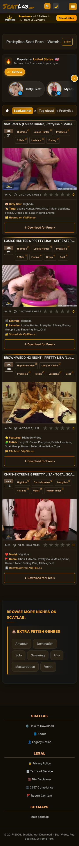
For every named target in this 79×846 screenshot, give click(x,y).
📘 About (39, 734)
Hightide (22, 132)
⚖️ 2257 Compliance (40, 787)
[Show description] (15, 194)
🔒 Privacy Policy (39, 763)
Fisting (52, 140)
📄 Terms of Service (39, 771)
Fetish (38, 373)
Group (49, 257)
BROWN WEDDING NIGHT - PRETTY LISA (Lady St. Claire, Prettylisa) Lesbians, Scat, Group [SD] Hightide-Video (39, 357)
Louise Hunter (41, 132)
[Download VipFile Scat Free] (18, 6)
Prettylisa (61, 132)
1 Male (20, 140)
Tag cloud (46, 110)
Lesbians (36, 140)
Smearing (38, 655)
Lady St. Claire (49, 365)
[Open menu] (73, 6)
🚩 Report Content (39, 795)
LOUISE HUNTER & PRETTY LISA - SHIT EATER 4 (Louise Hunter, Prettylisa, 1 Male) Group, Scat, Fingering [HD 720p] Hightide (39, 241)
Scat (62, 257)
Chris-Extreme (42, 482)
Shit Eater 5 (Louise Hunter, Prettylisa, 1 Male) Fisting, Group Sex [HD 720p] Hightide (39, 124)
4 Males (21, 490)
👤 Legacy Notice (39, 742)
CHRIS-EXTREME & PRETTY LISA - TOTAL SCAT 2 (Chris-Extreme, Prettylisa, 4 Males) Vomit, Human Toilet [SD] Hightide (39, 474)
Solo (18, 655)
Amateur (21, 643)
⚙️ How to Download (39, 726)
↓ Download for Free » (39, 227)
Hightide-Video (25, 365)
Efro (57, 655)
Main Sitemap (40, 816)
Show (67, 41)
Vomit (36, 490)
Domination (45, 643)
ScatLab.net (22, 110)
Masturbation (25, 666)
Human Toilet (54, 490)
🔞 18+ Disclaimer (39, 779)
